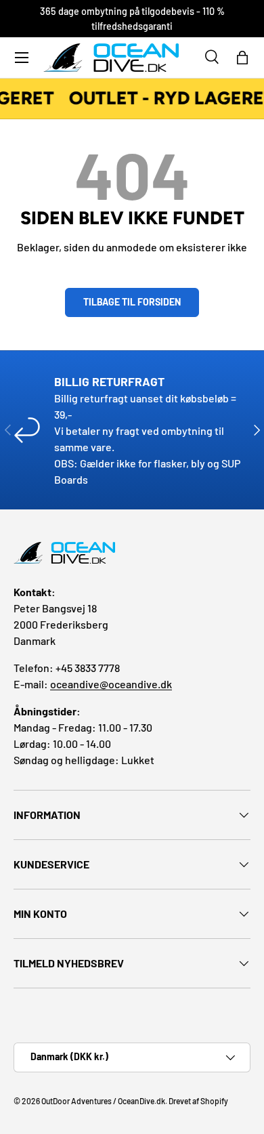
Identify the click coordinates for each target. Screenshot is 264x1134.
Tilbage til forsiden (132, 302)
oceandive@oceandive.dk (111, 683)
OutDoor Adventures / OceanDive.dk (103, 1101)
